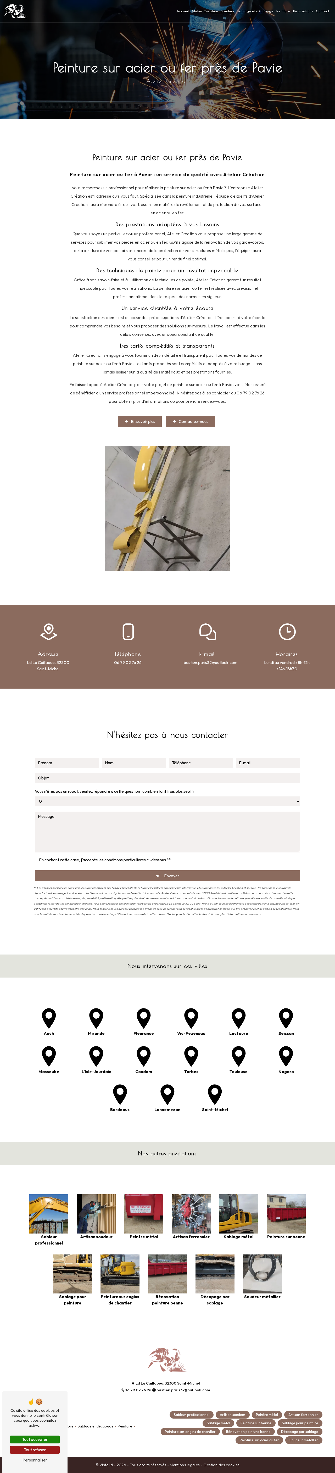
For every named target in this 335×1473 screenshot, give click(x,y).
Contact (322, 11)
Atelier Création (205, 11)
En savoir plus (143, 421)
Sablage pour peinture (300, 1423)
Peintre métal (267, 1415)
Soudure (227, 11)
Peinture (283, 11)
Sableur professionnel (191, 1415)
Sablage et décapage (255, 11)
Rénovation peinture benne (248, 1431)
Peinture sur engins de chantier (190, 1431)
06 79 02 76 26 (128, 662)
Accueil (183, 11)
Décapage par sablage (299, 1431)
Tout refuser (35, 1449)
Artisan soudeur (232, 1415)
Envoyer (171, 875)
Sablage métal (218, 1423)
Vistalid (106, 1465)
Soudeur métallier (303, 1440)
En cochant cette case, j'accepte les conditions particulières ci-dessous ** (105, 859)
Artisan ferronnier (303, 1415)
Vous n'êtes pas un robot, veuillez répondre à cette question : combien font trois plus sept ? (114, 791)
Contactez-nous (193, 421)
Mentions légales (185, 1465)
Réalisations (303, 11)
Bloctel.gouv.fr (176, 914)
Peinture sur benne (256, 1423)
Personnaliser (35, 1460)
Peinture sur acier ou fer (259, 1440)
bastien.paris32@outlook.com (210, 662)
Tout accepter (35, 1439)
